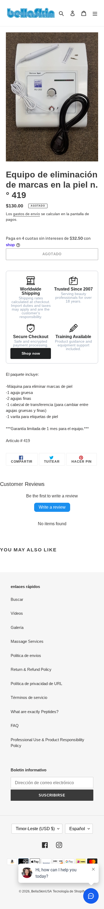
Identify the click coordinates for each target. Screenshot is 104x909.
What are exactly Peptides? (34, 711)
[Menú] (95, 13)
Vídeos (17, 613)
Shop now (31, 353)
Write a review (52, 507)
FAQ (15, 725)
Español (77, 828)
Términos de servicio (29, 697)
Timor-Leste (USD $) (35, 828)
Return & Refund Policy (31, 669)
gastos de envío (26, 214)
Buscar (17, 599)
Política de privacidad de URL (36, 683)
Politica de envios (26, 655)
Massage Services (27, 641)
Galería (17, 627)
